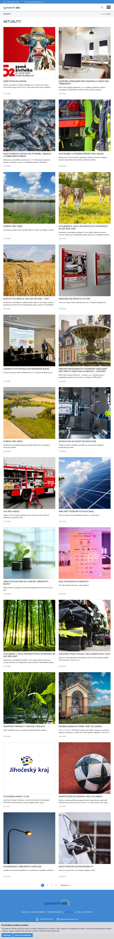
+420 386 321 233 (13, 2)
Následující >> (65, 885)
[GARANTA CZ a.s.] (12, 7)
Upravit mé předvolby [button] (23, 935)
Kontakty (88, 912)
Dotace (25, 912)
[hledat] (102, 7)
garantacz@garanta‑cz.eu (36, 2)
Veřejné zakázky (38, 912)
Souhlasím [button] (7, 935)
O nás (78, 912)
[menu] (109, 7)
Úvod (102, 14)
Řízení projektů (55, 912)
